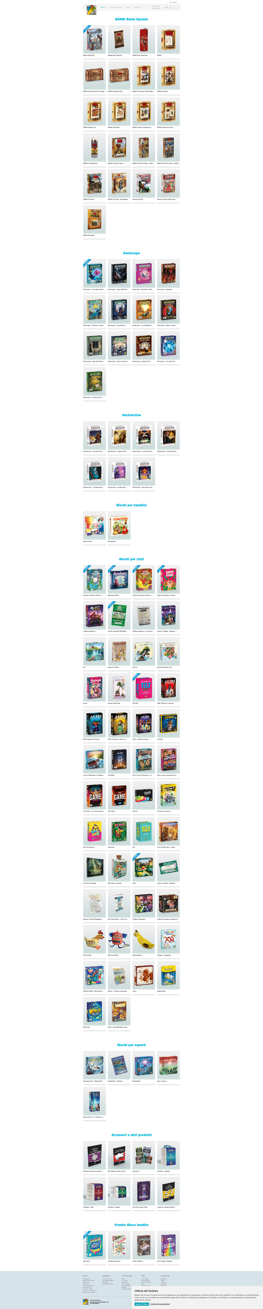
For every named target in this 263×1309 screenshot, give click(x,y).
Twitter (163, 1280)
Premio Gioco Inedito (89, 1292)
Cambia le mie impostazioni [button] (160, 1304)
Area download (145, 1280)
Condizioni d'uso (146, 1285)
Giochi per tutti (87, 1287)
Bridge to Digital (126, 1289)
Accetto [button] (138, 1304)
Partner (124, 1287)
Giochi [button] (103, 7)
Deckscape (86, 1282)
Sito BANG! (105, 1282)
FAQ (142, 1284)
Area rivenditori (126, 1285)
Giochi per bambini (88, 1285)
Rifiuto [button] (145, 1304)
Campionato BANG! (107, 1280)
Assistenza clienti (146, 1282)
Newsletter (164, 1285)
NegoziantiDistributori (156, 7)
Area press (125, 1282)
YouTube (163, 1282)
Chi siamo (137, 7)
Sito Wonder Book (107, 1284)
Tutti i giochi (86, 1279)
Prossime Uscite (115, 7)
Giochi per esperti (88, 1289)
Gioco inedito (126, 1284)
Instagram (164, 1284)
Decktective (86, 1284)
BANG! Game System (89, 1280)
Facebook (163, 1279)
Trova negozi (145, 1279)
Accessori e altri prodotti (90, 1290)
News (128, 7)
